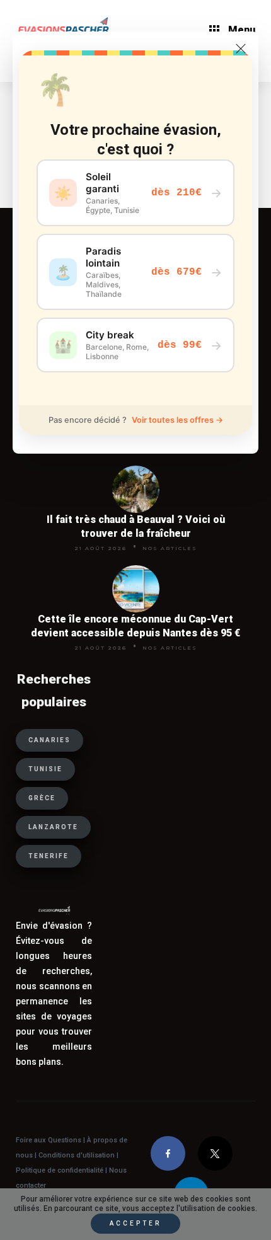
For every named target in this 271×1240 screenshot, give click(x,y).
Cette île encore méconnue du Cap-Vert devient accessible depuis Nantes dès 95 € (135, 626)
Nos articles (169, 548)
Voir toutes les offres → (177, 420)
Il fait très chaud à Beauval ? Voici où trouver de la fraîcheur (136, 526)
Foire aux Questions (48, 1140)
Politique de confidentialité (59, 1170)
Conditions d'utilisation (77, 1155)
